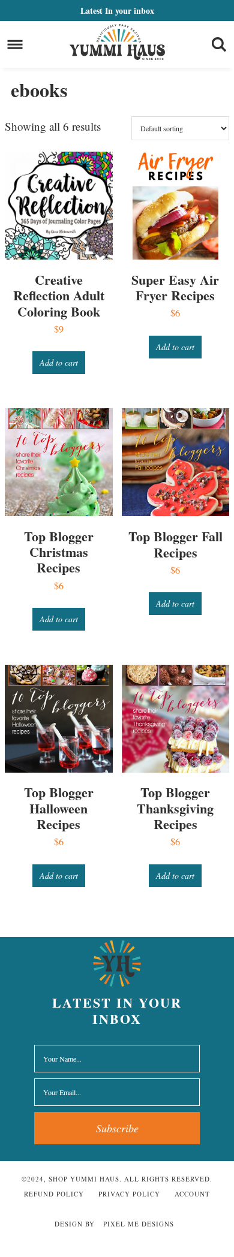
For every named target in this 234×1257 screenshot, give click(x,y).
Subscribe (117, 1128)
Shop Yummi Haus (117, 42)
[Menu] (15, 44)
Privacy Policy (129, 1193)
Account (192, 1193)
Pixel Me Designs (138, 1223)
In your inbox (117, 10)
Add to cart (59, 362)
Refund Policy (54, 1193)
